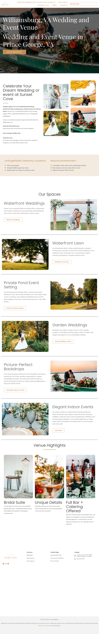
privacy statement (46, 625)
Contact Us (64, 5)
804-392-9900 (74, 4)
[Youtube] (8, 564)
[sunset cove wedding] (10, 556)
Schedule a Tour (43, 5)
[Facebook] (3, 564)
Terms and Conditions (57, 558)
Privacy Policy (54, 561)
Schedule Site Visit (55, 555)
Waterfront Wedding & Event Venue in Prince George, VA (36, 2)
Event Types (62, 2)
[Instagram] (6, 564)
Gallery (54, 5)
